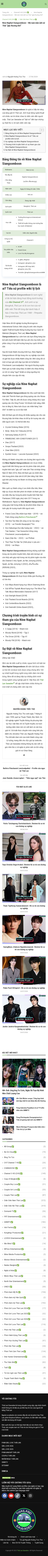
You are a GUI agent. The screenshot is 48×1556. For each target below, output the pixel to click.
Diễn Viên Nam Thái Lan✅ (25, 1200)
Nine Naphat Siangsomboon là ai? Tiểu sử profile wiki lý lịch (21, 137)
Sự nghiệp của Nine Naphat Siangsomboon (22, 142)
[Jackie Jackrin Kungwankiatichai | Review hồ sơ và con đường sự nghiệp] (24, 1009)
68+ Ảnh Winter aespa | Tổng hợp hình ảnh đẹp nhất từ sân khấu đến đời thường (31, 1099)
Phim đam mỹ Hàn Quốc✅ (25, 1297)
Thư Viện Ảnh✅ (25, 1362)
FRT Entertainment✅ (25, 1216)
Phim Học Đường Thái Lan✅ (25, 1340)
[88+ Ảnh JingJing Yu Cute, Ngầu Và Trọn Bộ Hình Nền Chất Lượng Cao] (24, 1073)
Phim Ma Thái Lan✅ (25, 1346)
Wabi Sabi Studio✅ (25, 1384)
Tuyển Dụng (39, 1543)
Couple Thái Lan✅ (25, 1195)
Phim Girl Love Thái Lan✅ (25, 1324)
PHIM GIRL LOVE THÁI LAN (11, 1443)
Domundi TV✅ (25, 1211)
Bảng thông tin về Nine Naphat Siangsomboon (23, 133)
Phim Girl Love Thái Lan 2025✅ (25, 1314)
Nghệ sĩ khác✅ (25, 1270)
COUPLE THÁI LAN (8, 1456)
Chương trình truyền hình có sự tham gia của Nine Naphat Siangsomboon (22, 146)
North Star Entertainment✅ (25, 1281)
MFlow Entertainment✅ (25, 1249)
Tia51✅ (25, 1367)
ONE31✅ (25, 1287)
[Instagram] (30, 1496)
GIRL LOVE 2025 (7, 1449)
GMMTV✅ (25, 1222)
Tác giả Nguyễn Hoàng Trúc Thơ (31, 1540)
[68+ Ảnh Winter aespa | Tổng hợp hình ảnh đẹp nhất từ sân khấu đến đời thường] (8, 1101)
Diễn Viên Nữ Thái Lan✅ (25, 1206)
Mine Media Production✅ (25, 1254)
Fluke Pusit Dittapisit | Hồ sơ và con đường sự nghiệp (24, 988)
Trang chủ (5, 12)
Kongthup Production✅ (25, 1233)
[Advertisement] (24, 51)
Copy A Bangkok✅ (25, 1179)
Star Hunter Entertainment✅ (25, 1357)
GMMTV (5, 1462)
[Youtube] (11, 1496)
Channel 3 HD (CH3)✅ (21, 12)
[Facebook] (5, 1496)
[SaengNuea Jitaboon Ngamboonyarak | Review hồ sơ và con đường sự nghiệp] (24, 929)
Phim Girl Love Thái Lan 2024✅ (25, 1308)
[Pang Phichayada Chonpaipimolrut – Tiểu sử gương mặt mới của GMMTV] (8, 1120)
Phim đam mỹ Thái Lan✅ (25, 1303)
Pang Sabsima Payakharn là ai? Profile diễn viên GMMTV (30, 1109)
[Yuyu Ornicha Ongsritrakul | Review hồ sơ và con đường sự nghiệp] (24, 847)
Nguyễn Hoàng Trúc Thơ (16, 77)
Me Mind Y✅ (25, 1243)
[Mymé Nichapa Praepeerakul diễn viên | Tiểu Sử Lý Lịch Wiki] (8, 1130)
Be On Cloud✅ (25, 1152)
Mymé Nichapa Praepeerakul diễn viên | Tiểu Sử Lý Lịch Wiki (30, 1128)
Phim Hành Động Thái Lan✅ (25, 1335)
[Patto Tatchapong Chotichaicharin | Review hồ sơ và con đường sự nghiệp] (24, 806)
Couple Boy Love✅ (25, 1184)
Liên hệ (5, 1543)
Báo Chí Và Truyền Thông (21, 1543)
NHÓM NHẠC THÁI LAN (10, 1459)
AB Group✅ (25, 1146)
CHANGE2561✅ (25, 1168)
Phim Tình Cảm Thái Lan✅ (25, 1351)
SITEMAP (5, 1465)
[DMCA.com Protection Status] (9, 1478)
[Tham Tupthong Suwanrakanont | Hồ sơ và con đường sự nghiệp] (24, 888)
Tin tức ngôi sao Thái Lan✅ (25, 1373)
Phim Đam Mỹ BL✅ (25, 1292)
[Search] (46, 4)
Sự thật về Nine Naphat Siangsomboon (20, 150)
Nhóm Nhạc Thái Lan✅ (25, 1276)
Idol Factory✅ (25, 1227)
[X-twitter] (24, 1496)
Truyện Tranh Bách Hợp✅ (25, 1378)
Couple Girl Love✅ (25, 1190)
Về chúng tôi (12, 1537)
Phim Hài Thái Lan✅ (25, 1330)
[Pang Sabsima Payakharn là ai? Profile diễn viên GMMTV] (8, 1110)
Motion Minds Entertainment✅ (25, 1260)
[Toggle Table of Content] (40, 130)
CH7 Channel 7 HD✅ (25, 1163)
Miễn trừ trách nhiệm (7, 1540)
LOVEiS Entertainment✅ (25, 1238)
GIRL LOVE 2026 (7, 1446)
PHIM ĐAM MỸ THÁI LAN (11, 1452)
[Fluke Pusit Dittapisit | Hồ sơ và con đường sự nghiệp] (24, 970)
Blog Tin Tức (25, 1157)
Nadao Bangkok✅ (25, 1265)
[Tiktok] (17, 1496)
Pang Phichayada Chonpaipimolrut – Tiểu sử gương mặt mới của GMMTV (29, 1118)
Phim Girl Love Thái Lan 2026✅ (25, 1319)
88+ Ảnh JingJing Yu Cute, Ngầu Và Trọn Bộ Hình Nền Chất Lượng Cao (23, 1092)
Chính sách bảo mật (28, 1537)
